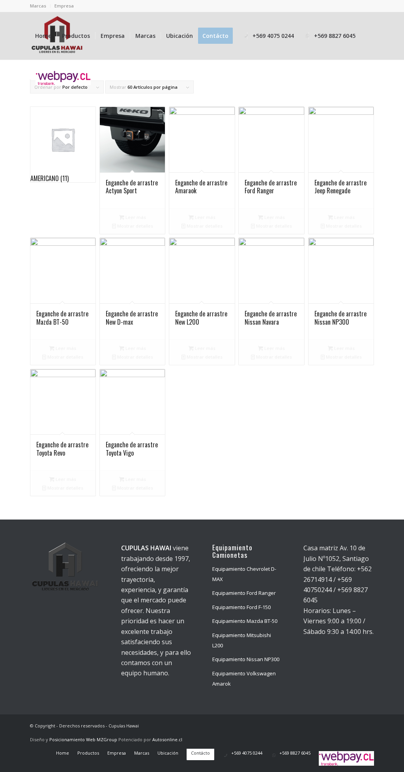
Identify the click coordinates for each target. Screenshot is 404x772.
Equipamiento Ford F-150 (241, 607)
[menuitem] (40, 6)
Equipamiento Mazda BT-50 (244, 620)
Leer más (135, 217)
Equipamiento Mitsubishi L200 (241, 640)
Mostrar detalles (134, 226)
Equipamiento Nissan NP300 (245, 659)
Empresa (64, 6)
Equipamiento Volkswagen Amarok (244, 678)
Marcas (38, 6)
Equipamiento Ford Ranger (244, 592)
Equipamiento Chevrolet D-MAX (244, 574)
